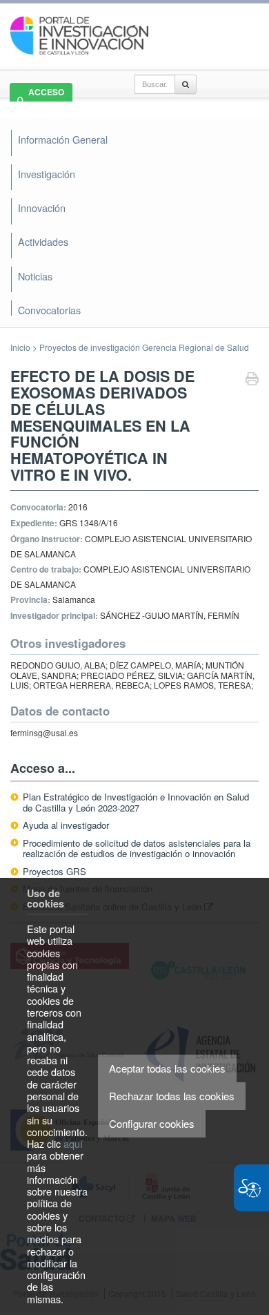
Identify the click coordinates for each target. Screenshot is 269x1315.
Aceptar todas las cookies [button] (167, 1068)
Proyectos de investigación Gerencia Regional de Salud (144, 347)
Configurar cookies (152, 1123)
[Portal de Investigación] (79, 34)
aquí (73, 1143)
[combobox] (154, 84)
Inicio (20, 347)
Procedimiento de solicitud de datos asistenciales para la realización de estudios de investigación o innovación (136, 848)
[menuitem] (133, 276)
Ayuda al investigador (66, 825)
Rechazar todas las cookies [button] (172, 1095)
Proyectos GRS (54, 871)
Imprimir (252, 380)
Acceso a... (42, 768)
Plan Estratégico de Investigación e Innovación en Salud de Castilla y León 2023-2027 (136, 802)
